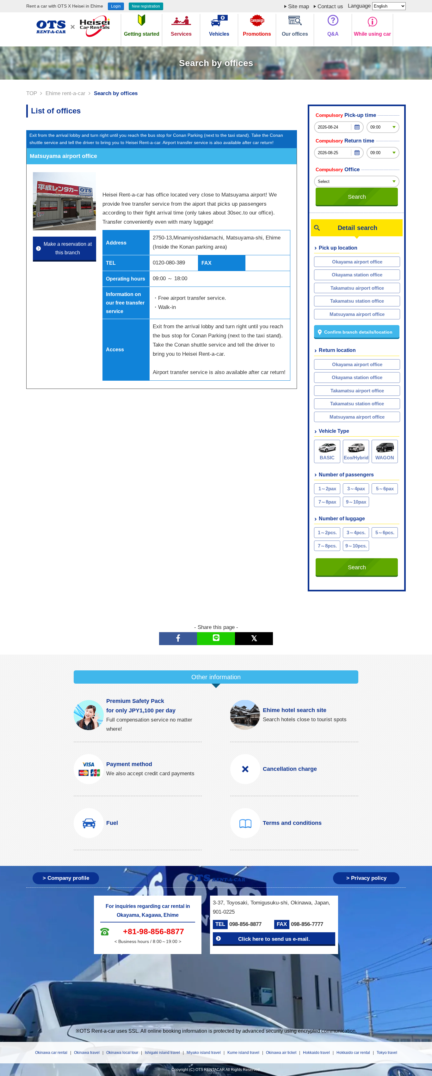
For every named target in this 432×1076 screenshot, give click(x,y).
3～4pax (356, 488)
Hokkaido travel (316, 1052)
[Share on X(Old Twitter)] (254, 638)
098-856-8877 (245, 924)
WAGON (384, 457)
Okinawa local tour (122, 1052)
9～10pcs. (356, 545)
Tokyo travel (387, 1052)
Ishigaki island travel (162, 1052)
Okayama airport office (357, 261)
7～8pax (327, 502)
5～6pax (385, 488)
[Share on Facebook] (178, 638)
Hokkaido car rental (353, 1052)
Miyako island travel (204, 1052)
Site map (298, 6)
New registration (146, 6)
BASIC (327, 457)
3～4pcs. (356, 532)
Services (181, 34)
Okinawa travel (87, 1052)
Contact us (330, 6)
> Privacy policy (366, 878)
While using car (372, 34)
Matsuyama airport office (357, 314)
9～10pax (356, 502)
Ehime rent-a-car (65, 93)
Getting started (141, 34)
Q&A (333, 34)
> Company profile (66, 878)
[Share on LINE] (216, 638)
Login (116, 6)
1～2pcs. (327, 532)
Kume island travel (243, 1052)
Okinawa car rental (51, 1052)
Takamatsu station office (357, 301)
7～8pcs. (327, 545)
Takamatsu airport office (357, 288)
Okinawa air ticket (281, 1052)
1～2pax (327, 488)
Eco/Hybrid (356, 457)
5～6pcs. (384, 532)
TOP (31, 93)
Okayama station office (357, 274)
